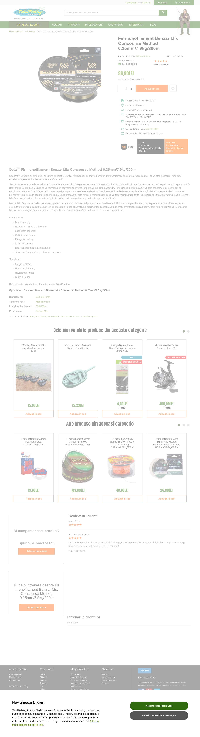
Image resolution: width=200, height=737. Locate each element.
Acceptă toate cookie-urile (159, 706)
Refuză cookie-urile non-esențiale (159, 715)
